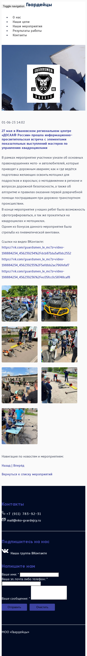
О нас (17, 17)
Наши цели (21, 22)
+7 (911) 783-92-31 (24, 514)
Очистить (42, 607)
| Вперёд (17, 465)
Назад (6, 465)
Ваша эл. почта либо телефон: (25, 579)
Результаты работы (27, 31)
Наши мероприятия (27, 26)
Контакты (20, 35)
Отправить (14, 607)
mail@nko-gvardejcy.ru (24, 520)
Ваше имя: (10, 574)
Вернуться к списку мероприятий (27, 474)
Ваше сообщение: (16, 598)
